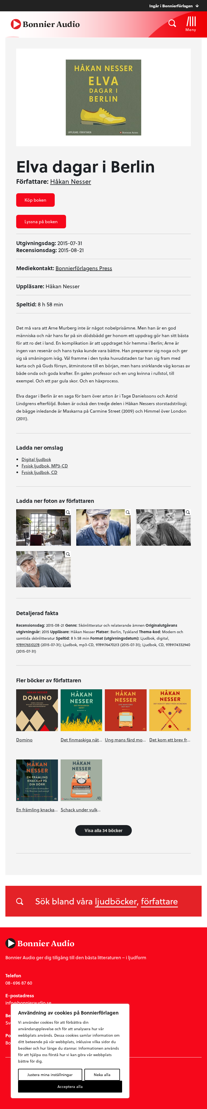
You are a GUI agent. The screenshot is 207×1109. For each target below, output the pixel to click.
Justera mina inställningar (50, 1074)
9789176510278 (28, 644)
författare (159, 900)
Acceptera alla (70, 1086)
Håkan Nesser (70, 181)
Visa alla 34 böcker (103, 830)
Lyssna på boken (41, 221)
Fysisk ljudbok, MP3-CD (45, 466)
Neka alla (102, 1074)
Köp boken (35, 200)
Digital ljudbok (36, 459)
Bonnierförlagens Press (84, 268)
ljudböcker (116, 900)
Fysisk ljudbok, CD (39, 472)
